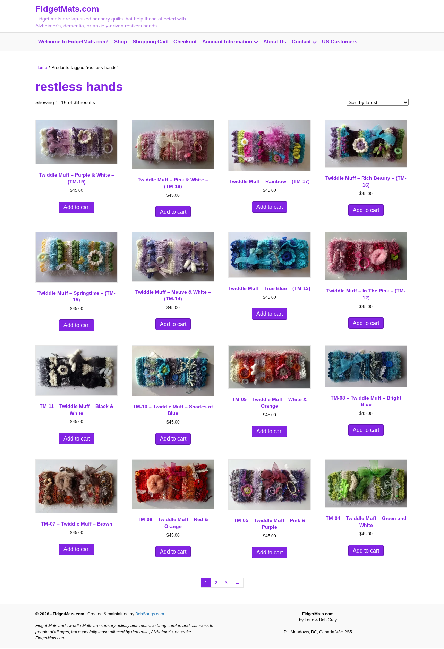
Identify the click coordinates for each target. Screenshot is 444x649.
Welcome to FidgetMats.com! (73, 41)
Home (41, 67)
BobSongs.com (149, 614)
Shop (120, 41)
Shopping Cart (150, 41)
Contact (301, 41)
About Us (274, 41)
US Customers (339, 41)
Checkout (185, 41)
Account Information (227, 41)
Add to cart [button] (76, 207)
